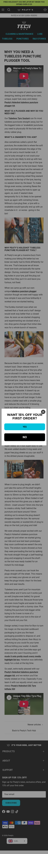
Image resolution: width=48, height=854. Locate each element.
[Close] (43, 412)
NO (25, 437)
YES (25, 427)
